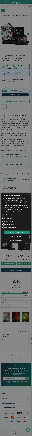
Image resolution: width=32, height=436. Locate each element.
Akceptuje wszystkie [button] (16, 232)
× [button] (28, 194)
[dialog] (16, 218)
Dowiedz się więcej (18, 211)
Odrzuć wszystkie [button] (16, 236)
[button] (16, 240)
